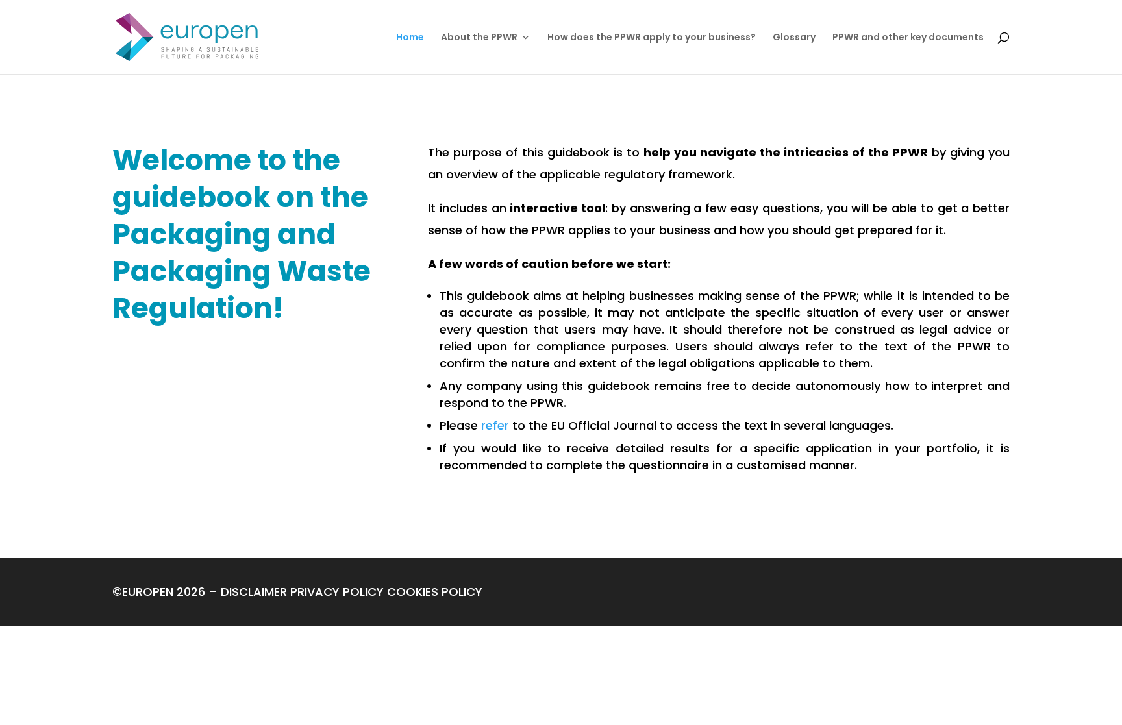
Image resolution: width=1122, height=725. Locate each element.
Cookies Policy (434, 592)
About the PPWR (479, 37)
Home (410, 37)
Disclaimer (254, 592)
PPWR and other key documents (908, 37)
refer (495, 425)
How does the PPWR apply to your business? (651, 37)
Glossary (794, 37)
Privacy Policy (337, 592)
